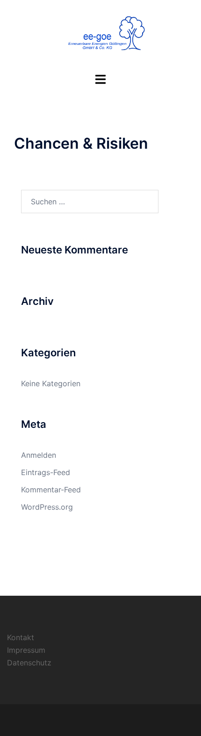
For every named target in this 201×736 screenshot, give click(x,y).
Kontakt (20, 637)
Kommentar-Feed (51, 489)
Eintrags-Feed (45, 472)
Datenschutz (29, 662)
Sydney (157, 719)
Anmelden (38, 455)
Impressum (26, 650)
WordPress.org (47, 507)
